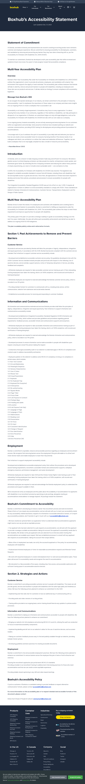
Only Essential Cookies (58, 777)
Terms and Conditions (13, 780)
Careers (45, 753)
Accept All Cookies (75, 777)
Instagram (63, 759)
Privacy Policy (26, 780)
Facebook (63, 753)
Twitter (62, 756)
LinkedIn (62, 761)
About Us (45, 751)
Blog (61, 751)
